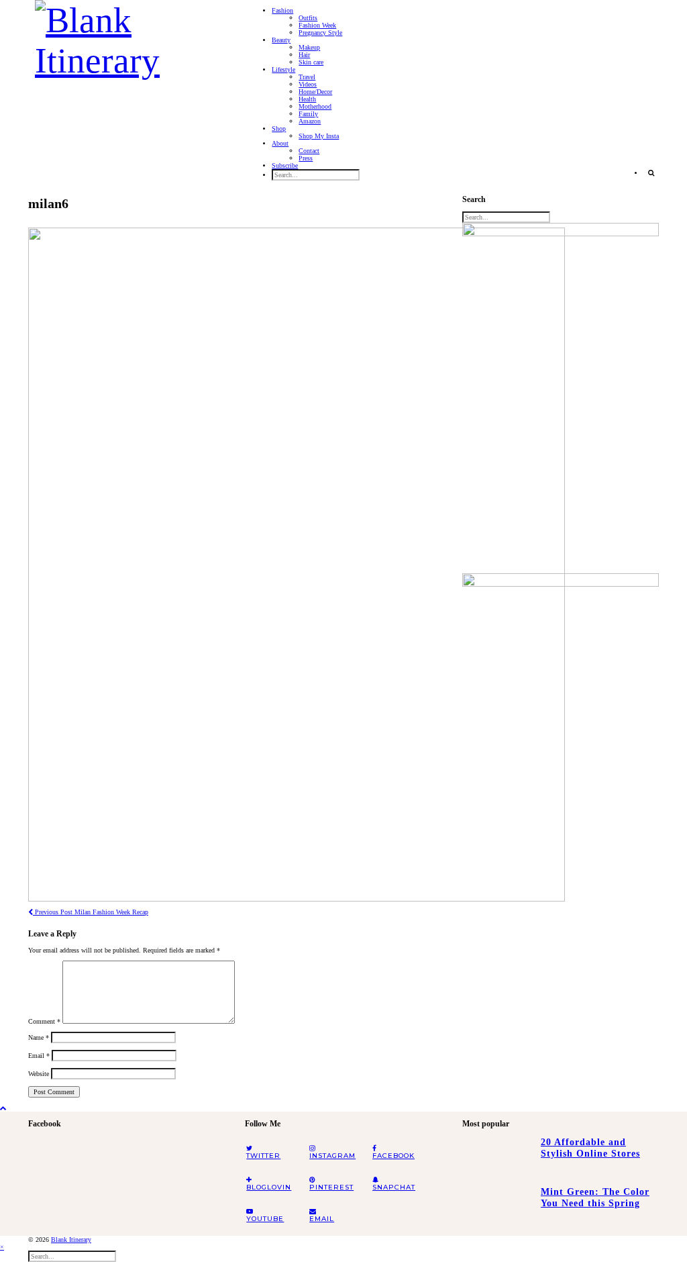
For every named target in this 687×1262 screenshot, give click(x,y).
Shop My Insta (319, 136)
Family (308, 113)
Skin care (311, 62)
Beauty (281, 40)
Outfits (308, 17)
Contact (309, 150)
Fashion (282, 10)
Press (306, 158)
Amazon (310, 121)
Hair (304, 54)
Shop (279, 128)
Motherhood (315, 106)
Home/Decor (315, 91)
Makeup (309, 47)
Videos (308, 84)
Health (307, 99)
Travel (307, 77)
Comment (44, 1021)
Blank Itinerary (71, 1239)
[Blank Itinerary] (130, 36)
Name (38, 1037)
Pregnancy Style (320, 32)
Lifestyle (283, 69)
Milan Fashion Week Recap (90, 912)
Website (38, 1073)
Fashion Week (317, 25)
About (280, 143)
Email (39, 1055)
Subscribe (285, 165)
